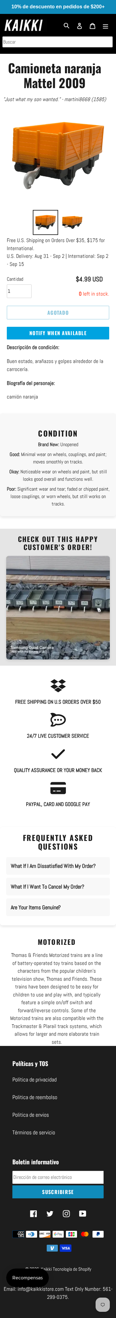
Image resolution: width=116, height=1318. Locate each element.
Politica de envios (30, 1114)
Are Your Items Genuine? (36, 907)
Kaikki (46, 1269)
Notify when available (58, 333)
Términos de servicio (33, 1132)
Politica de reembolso (34, 1097)
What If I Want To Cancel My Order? (47, 886)
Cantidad (15, 279)
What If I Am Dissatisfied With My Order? (53, 865)
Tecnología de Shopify (72, 1269)
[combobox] (57, 41)
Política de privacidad (34, 1079)
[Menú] (105, 25)
